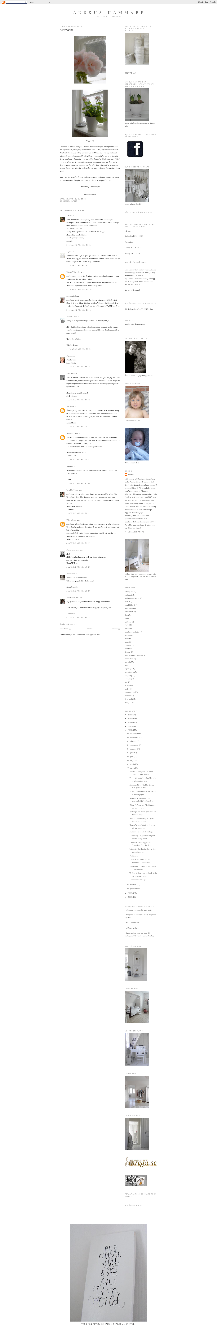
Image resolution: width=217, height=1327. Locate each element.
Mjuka (69, 355)
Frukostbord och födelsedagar (141, 831)
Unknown (70, 406)
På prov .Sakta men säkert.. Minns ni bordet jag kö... (142, 793)
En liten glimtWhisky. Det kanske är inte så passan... (142, 868)
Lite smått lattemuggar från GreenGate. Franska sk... (140, 844)
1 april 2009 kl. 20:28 (78, 426)
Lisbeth (69, 215)
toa (126, 682)
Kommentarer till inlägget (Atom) (86, 634)
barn (126, 601)
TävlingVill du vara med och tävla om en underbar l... (143, 874)
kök (126, 648)
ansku (131, 474)
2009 (130, 730)
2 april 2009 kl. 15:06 (78, 483)
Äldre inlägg (115, 628)
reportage (128, 668)
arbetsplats (129, 591)
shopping (128, 675)
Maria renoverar (72, 549)
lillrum (127, 652)
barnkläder (129, 605)
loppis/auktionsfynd (133, 655)
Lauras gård (71, 295)
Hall (126, 625)
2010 (130, 726)
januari (133, 888)
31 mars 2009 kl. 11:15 (79, 244)
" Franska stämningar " (138, 879)
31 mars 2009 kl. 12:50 (79, 289)
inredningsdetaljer (132, 631)
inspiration (129, 635)
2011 (130, 722)
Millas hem (70, 573)
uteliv (127, 689)
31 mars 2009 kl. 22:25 (79, 349)
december (134, 733)
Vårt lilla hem (71, 316)
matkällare (129, 658)
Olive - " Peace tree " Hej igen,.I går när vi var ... (141, 806)
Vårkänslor (133, 855)
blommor (128, 608)
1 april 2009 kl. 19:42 (78, 399)
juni (132, 756)
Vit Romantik (71, 373)
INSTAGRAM (130, 73)
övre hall (128, 699)
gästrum (128, 621)
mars (132, 768)
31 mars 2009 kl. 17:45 (79, 310)
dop (126, 615)
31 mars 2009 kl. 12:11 (79, 265)
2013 (130, 714)
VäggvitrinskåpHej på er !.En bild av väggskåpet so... (142, 779)
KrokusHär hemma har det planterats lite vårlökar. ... (140, 861)
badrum (128, 595)
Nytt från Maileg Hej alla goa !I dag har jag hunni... (141, 820)
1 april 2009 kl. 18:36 (78, 366)
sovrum (128, 678)
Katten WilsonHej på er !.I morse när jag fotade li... (142, 826)
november (134, 737)
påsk (126, 665)
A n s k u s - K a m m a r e (108, 12)
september (134, 745)
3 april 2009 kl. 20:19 (78, 513)
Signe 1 (69, 251)
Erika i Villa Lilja (73, 272)
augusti (133, 748)
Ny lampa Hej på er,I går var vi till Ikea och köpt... (142, 813)
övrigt (74, 201)
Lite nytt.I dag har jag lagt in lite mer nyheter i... (142, 850)
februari (133, 884)
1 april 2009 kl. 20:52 (78, 459)
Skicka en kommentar (68, 624)
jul (126, 638)
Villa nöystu (71, 520)
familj (127, 618)
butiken (128, 611)
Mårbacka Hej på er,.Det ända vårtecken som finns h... (141, 773)
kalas (127, 641)
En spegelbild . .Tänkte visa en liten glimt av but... (141, 786)
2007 (130, 897)
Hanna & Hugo (72, 433)
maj (132, 760)
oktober (133, 741)
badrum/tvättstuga (132, 598)
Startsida (90, 628)
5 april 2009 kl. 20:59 (78, 590)
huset (127, 628)
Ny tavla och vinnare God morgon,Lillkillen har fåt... (141, 799)
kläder (127, 645)
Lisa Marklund (72, 490)
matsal (127, 662)
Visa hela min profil (134, 532)
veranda (128, 695)
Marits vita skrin (73, 597)
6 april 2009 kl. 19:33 (78, 617)
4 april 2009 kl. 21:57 (78, 543)
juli (131, 752)
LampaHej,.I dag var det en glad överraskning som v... (142, 837)
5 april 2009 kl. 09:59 (78, 567)
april (132, 764)
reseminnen (129, 672)
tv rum (127, 685)
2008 (130, 893)
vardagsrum (129, 692)
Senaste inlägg (65, 628)
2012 (130, 718)
